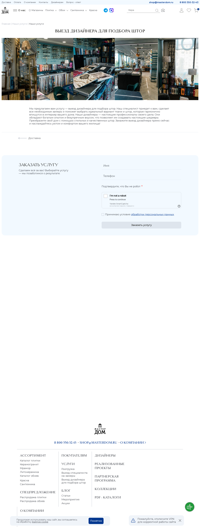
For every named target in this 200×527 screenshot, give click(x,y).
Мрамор (25, 468)
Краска (24, 480)
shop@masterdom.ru (161, 2)
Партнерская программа (106, 478)
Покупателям (74, 455)
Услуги (68, 464)
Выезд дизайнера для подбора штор (73, 481)
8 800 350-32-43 (189, 2)
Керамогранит (29, 464)
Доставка (6, 2)
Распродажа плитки (33, 497)
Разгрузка (67, 469)
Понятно (96, 520)
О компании (30, 2)
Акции (65, 503)
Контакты (43, 2)
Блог (65, 491)
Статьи (65, 495)
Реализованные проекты (109, 466)
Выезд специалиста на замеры (74, 474)
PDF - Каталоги (108, 497)
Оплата (17, 2)
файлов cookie (40, 522)
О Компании (32, 511)
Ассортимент (33, 455)
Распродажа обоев (32, 501)
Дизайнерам (57, 2)
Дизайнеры (105, 455)
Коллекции (105, 489)
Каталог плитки (30, 460)
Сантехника (27, 484)
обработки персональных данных (152, 214)
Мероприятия (70, 499)
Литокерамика (29, 472)
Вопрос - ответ (73, 2)
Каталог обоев (29, 475)
